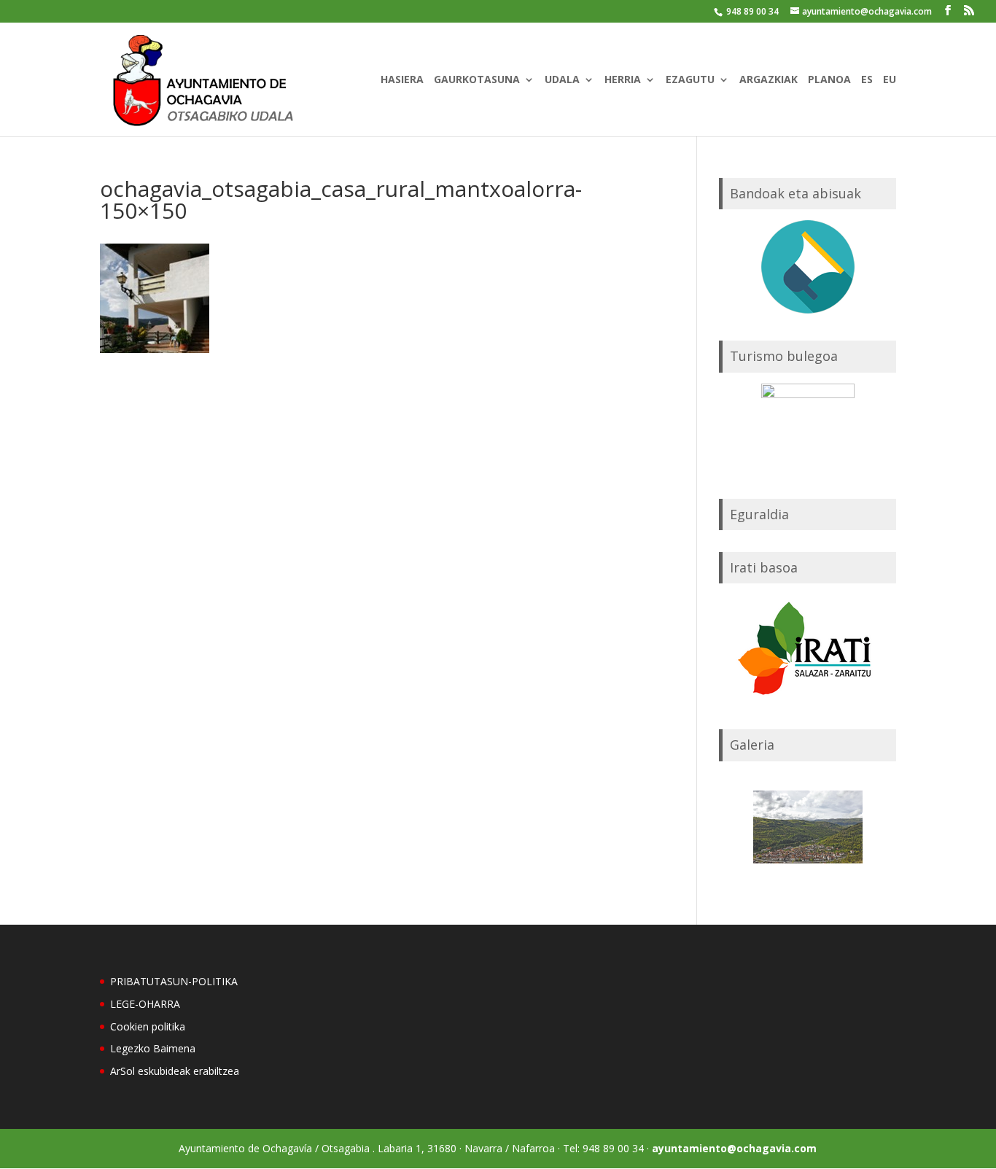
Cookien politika (147, 1026)
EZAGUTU (690, 80)
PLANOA (829, 80)
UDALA (562, 80)
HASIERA (402, 80)
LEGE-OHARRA (145, 1004)
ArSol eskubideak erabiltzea (174, 1071)
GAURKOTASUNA (477, 80)
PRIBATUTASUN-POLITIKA (174, 981)
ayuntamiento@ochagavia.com (734, 1148)
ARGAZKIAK (768, 80)
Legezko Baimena (152, 1048)
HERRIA (622, 80)
